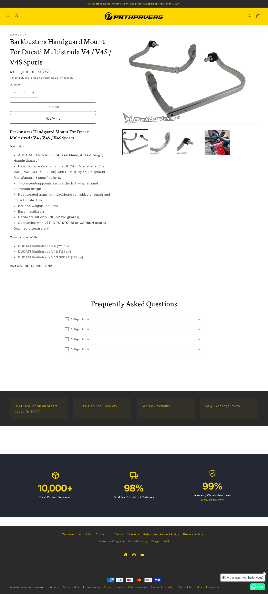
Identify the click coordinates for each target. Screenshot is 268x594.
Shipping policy (137, 587)
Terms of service (114, 587)
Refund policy (138, 541)
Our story (68, 534)
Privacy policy (91, 587)
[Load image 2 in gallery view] (162, 142)
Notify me (53, 118)
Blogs (155, 541)
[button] (8, 16)
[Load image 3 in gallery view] (189, 142)
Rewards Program (111, 541)
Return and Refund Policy (161, 534)
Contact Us (103, 534)
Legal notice (213, 587)
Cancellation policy (190, 587)
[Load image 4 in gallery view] (217, 142)
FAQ (166, 541)
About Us (85, 534)
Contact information (163, 587)
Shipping (36, 77)
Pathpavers (28, 587)
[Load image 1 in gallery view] (135, 142)
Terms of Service (127, 534)
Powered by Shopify (47, 587)
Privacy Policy (193, 534)
